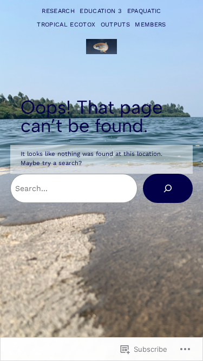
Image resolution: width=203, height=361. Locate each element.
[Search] (168, 188)
